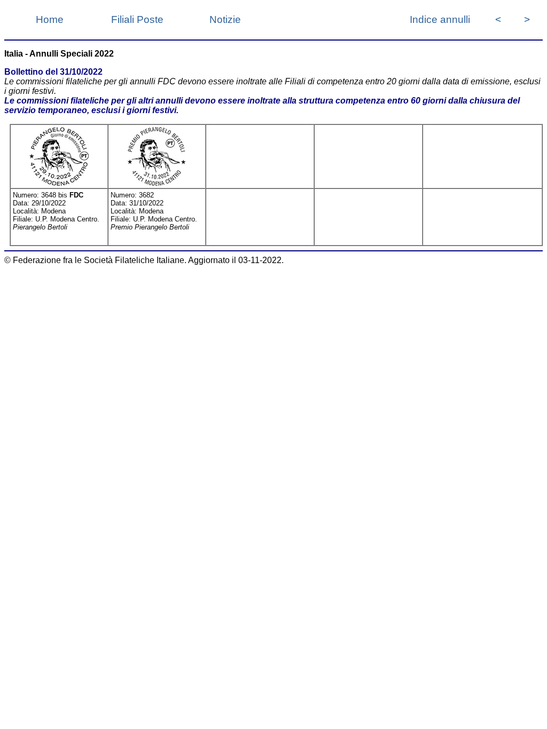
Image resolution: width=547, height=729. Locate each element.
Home (50, 19)
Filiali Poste (137, 19)
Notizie (225, 19)
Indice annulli (440, 19)
